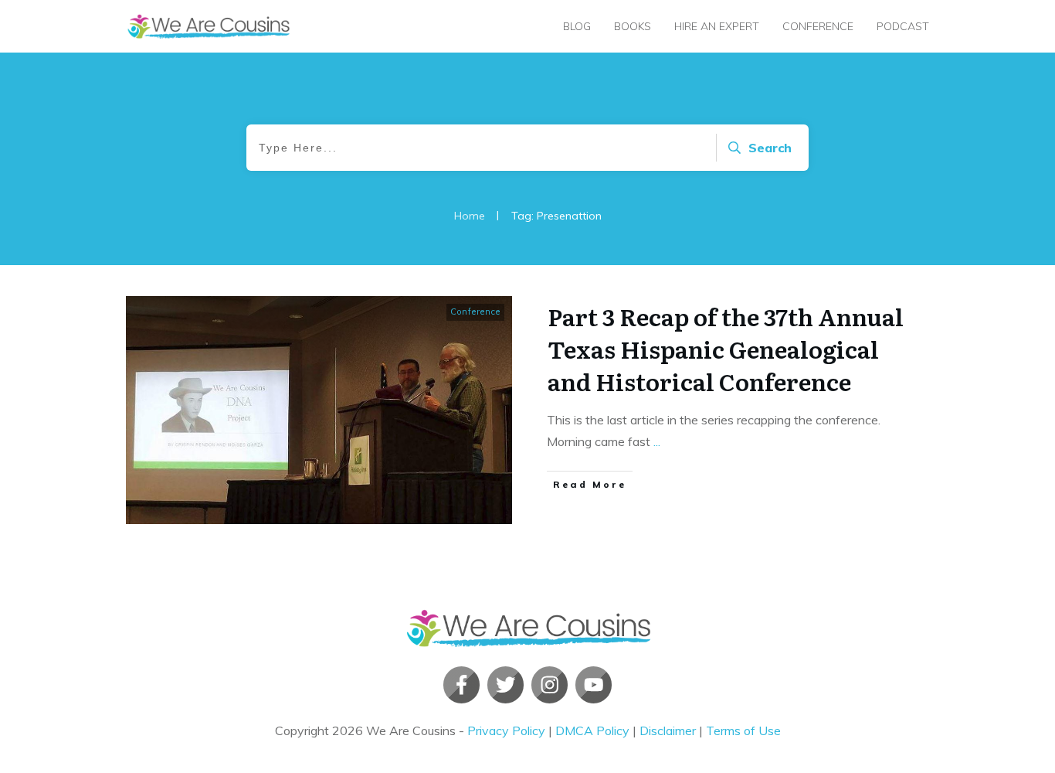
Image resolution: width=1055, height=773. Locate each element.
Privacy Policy (506, 730)
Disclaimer (667, 730)
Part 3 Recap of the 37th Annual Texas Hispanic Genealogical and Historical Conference (726, 348)
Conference (475, 311)
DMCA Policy (592, 730)
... (656, 441)
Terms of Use (743, 730)
